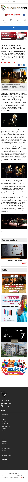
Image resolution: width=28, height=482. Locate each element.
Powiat (4, 419)
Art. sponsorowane (7, 455)
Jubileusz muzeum (14, 260)
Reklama (5, 270)
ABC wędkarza (5, 446)
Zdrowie (4, 428)
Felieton (4, 431)
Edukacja (4, 421)
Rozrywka (4, 441)
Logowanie (11, 473)
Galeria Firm (5, 453)
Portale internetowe (14, 479)
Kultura (4, 443)
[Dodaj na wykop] (21, 65)
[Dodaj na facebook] (19, 65)
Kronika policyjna (6, 424)
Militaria (4, 450)
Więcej (24, 263)
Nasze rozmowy (6, 426)
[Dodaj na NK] (24, 65)
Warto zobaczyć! (6, 448)
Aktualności (5, 414)
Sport (3, 417)
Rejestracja (18, 473)
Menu (14, 27)
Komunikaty (5, 439)
